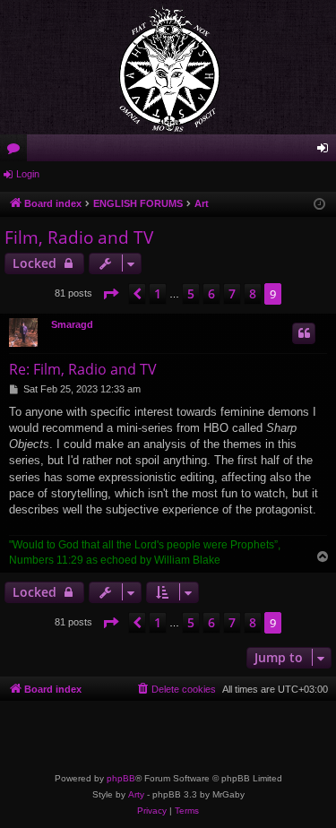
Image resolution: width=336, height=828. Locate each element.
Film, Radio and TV (78, 237)
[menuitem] (175, 689)
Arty (136, 794)
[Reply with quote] (303, 333)
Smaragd (72, 324)
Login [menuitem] (326, 151)
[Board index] (168, 67)
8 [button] (252, 293)
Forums (17, 151)
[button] (110, 294)
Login (27, 173)
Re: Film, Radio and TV (83, 369)
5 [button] (190, 293)
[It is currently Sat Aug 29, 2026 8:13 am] (319, 204)
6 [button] (211, 293)
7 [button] (232, 293)
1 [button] (157, 293)
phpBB (121, 778)
